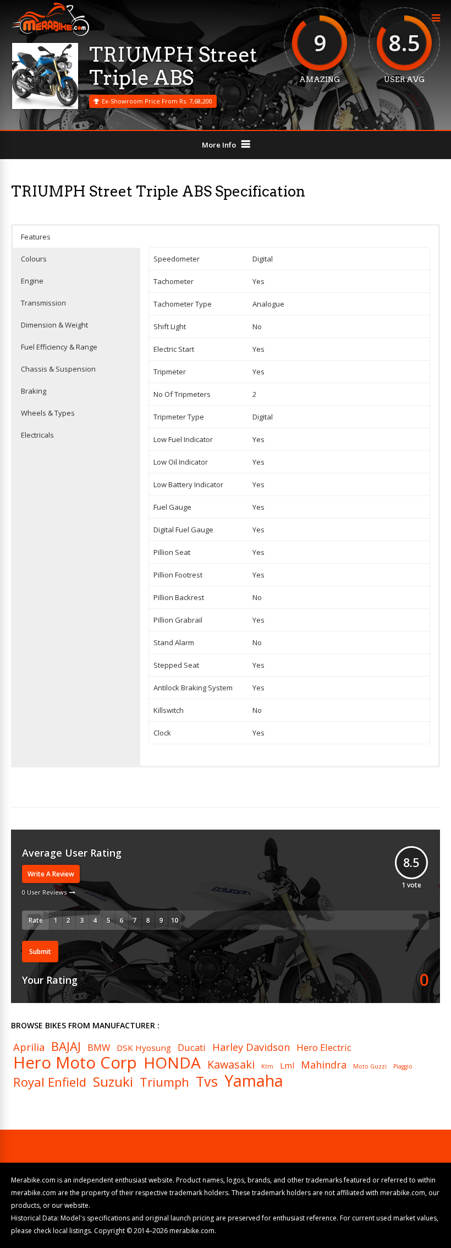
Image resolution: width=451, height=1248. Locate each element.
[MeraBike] (50, 33)
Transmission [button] (43, 303)
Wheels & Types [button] (48, 413)
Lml (287, 1065)
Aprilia (29, 1047)
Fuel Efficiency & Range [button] (59, 347)
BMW (98, 1048)
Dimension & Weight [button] (54, 325)
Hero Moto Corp (75, 1063)
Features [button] (36, 237)
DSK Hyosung (144, 1048)
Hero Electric (323, 1048)
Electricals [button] (37, 435)
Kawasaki (231, 1064)
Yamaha (253, 1081)
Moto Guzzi (370, 1067)
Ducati (192, 1048)
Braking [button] (33, 391)
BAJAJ (66, 1046)
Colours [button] (34, 259)
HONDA (172, 1062)
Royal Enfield (49, 1082)
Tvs (207, 1081)
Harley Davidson (251, 1047)
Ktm (267, 1067)
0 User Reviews (44, 892)
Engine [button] (32, 281)
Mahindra (323, 1065)
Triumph (164, 1082)
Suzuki (113, 1081)
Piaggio (403, 1067)
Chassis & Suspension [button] (58, 369)
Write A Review (51, 874)
